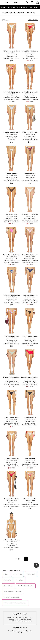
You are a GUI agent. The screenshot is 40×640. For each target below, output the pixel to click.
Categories (14, 7)
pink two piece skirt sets (25, 586)
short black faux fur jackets (13, 591)
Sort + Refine (33, 20)
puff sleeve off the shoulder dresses (15, 603)
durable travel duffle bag (12, 597)
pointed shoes (8, 586)
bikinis (6, 574)
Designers (26, 7)
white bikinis (31, 574)
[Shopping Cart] (37, 2)
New (3, 7)
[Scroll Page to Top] (36, 565)
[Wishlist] (32, 2)
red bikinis (7, 580)
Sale (36, 7)
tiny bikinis (19, 580)
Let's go (19, 632)
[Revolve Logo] (11, 3)
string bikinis (17, 574)
